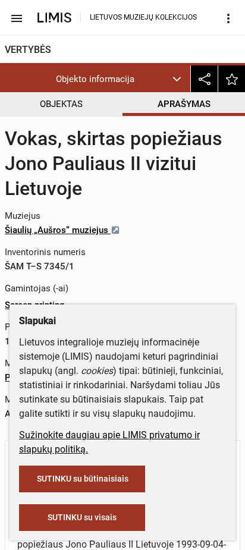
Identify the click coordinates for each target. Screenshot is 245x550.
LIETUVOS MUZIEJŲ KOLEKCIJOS (143, 17)
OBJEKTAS (61, 104)
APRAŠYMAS (184, 104)
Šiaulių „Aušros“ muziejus (58, 230)
